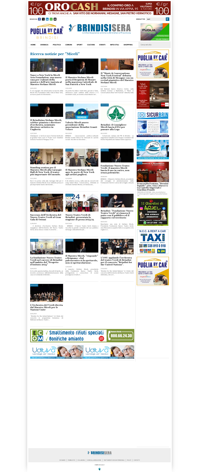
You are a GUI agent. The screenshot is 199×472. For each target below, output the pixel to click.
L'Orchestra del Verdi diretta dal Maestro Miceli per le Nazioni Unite (46, 307)
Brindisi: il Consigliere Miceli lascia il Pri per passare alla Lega (113, 127)
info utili (114, 44)
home (33, 44)
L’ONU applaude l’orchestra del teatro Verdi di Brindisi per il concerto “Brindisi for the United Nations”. (116, 261)
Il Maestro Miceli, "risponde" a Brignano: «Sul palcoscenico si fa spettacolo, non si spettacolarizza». (81, 259)
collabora (81, 460)
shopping (128, 44)
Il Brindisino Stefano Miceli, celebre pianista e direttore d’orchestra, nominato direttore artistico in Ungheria (46, 125)
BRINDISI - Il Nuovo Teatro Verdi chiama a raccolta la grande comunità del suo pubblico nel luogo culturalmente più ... (81, 228)
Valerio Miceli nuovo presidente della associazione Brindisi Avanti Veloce (81, 126)
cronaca (44, 44)
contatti (137, 460)
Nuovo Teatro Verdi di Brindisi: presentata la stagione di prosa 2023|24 (79, 217)
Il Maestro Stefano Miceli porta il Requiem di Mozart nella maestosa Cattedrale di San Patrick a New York (81, 81)
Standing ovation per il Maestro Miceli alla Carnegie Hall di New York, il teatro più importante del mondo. (46, 171)
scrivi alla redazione (94, 460)
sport (79, 44)
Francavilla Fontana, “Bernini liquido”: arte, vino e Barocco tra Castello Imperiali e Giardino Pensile (152, 186)
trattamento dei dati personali (114, 460)
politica (57, 44)
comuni (68, 44)
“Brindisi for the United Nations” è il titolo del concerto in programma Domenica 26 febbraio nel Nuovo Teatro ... (46, 318)
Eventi (102, 44)
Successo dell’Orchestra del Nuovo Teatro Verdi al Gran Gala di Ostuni (45, 217)
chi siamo (62, 460)
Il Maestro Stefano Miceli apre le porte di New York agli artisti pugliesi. (79, 172)
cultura (91, 44)
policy (129, 460)
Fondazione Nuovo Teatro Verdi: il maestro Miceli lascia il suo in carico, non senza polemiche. (115, 169)
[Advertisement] (153, 322)
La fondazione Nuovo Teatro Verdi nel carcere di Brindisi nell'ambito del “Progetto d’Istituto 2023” (46, 261)
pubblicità (71, 460)
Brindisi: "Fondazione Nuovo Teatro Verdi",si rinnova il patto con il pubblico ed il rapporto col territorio (117, 214)
